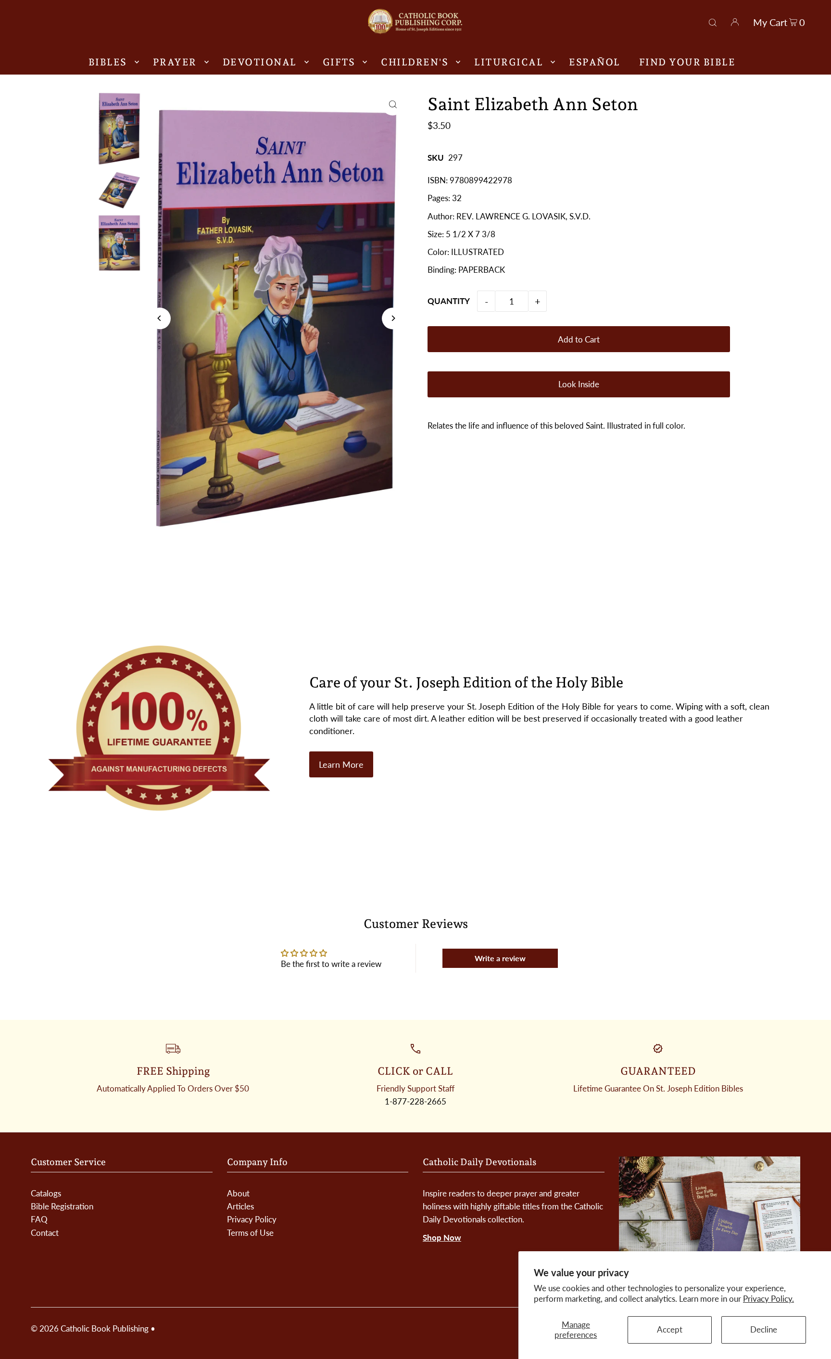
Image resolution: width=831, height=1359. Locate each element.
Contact (45, 1233)
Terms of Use (250, 1233)
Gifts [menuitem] (339, 62)
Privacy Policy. (768, 1299)
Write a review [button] (500, 958)
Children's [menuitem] (414, 62)
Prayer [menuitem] (175, 62)
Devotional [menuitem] (260, 62)
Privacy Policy (252, 1219)
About (238, 1193)
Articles (240, 1206)
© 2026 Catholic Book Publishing (90, 1328)
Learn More (341, 764)
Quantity (449, 301)
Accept (669, 1329)
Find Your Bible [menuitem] (687, 62)
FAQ (39, 1219)
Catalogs (46, 1193)
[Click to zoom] (392, 104)
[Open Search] (712, 21)
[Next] (392, 318)
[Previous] (160, 318)
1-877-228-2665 (415, 1101)
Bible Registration (62, 1206)
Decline (763, 1329)
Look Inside (578, 384)
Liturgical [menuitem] (508, 62)
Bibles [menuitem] (107, 62)
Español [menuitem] (594, 62)
